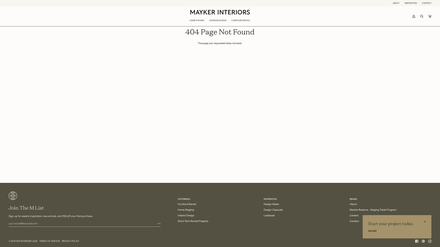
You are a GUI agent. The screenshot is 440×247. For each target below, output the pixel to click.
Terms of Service (49, 241)
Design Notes (271, 204)
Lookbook (269, 215)
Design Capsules (273, 209)
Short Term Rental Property (193, 221)
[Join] (156, 223)
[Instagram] (429, 241)
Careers (354, 215)
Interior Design (186, 215)
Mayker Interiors (21, 241)
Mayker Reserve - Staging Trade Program (373, 209)
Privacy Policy (70, 241)
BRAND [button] (353, 199)
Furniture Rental (187, 204)
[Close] (426, 220)
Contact (354, 221)
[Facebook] (416, 241)
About (353, 204)
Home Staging (186, 209)
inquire (372, 231)
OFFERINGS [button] (184, 199)
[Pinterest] (423, 241)
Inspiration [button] (270, 199)
